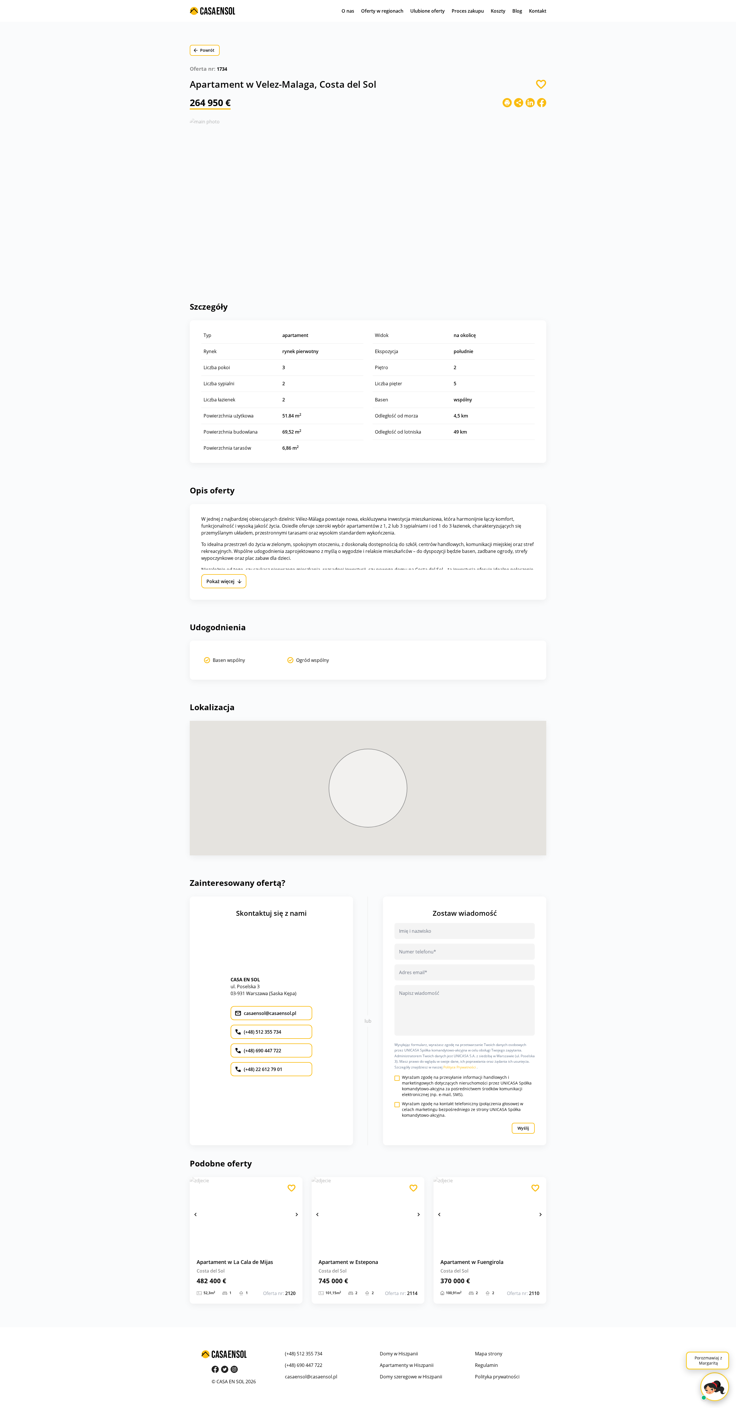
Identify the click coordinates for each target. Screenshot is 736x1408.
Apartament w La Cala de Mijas (235, 1261)
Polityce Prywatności (460, 1067)
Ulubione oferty (427, 11)
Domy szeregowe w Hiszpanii (411, 1376)
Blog (517, 11)
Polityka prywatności (497, 1376)
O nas (348, 11)
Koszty (498, 11)
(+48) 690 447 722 (303, 1365)
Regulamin (486, 1365)
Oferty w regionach (382, 11)
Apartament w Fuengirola (471, 1261)
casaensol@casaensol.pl (311, 1376)
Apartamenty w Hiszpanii (407, 1365)
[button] (195, 1214)
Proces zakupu (468, 11)
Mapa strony (488, 1353)
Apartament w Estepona (348, 1261)
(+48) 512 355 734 (303, 1353)
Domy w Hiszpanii (399, 1353)
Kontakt (537, 11)
